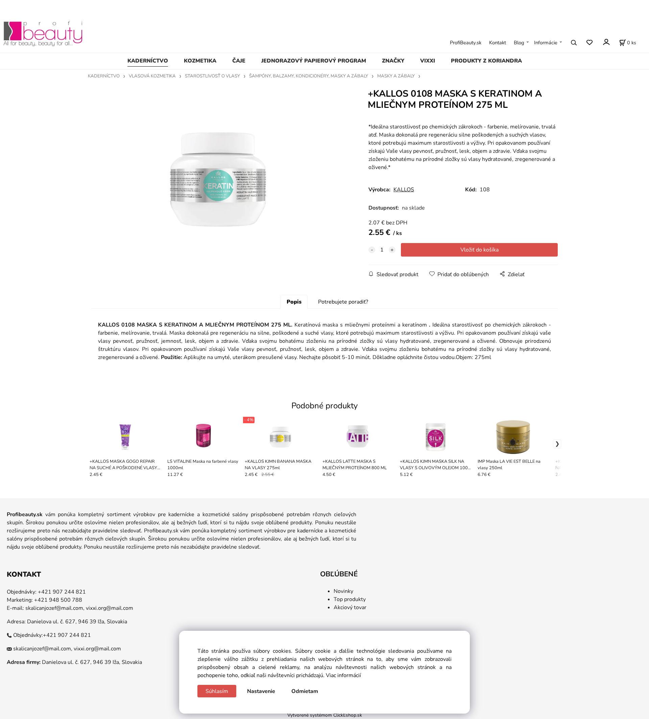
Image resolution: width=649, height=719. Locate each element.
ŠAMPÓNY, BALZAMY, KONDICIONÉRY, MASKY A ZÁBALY (308, 76)
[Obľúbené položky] (589, 43)
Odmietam (304, 691)
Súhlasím (217, 691)
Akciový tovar (350, 607)
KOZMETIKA (200, 61)
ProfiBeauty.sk (465, 42)
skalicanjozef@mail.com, (55, 608)
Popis (294, 302)
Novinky (343, 591)
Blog (519, 42)
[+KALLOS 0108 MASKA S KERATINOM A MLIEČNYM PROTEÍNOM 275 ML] (218, 179)
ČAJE (238, 61)
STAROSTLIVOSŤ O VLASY (212, 76)
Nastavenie (261, 691)
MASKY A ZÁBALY (396, 76)
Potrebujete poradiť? (343, 302)
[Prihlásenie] (606, 42)
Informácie (545, 42)
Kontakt (497, 42)
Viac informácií (343, 675)
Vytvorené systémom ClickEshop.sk (324, 715)
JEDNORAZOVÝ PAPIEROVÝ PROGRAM (313, 61)
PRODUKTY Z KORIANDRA (486, 61)
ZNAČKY (393, 61)
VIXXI (427, 61)
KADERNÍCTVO (147, 61)
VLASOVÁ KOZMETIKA (152, 76)
